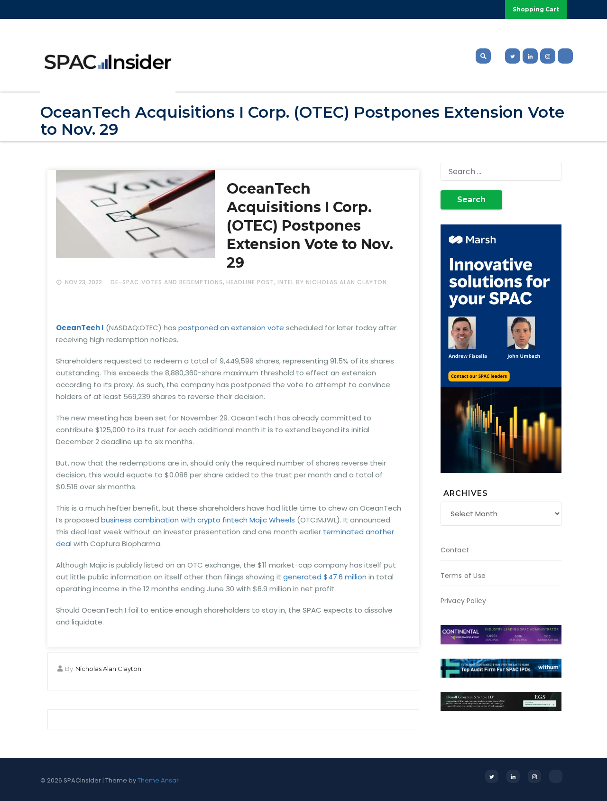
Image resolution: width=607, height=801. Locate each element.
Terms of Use (463, 575)
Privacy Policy (464, 600)
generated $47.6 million (325, 577)
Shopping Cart (536, 9)
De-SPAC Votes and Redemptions (166, 282)
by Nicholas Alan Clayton (341, 282)
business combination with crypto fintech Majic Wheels (198, 520)
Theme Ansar (158, 780)
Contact (455, 550)
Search (471, 199)
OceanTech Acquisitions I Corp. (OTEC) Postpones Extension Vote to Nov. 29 (310, 225)
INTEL (285, 282)
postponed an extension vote (231, 328)
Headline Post (250, 282)
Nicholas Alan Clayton (108, 668)
